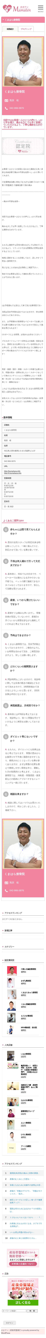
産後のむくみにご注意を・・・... (23, 1179)
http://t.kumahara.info (12, 473)
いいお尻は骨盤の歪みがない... (22, 1232)
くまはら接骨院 (14, 91)
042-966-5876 (17, 108)
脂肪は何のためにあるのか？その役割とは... (26, 1210)
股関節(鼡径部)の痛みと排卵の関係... (24, 1173)
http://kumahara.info (12, 471)
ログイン (9, 1323)
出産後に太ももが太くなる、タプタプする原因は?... (26, 1224)
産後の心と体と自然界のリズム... (23, 1238)
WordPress (5, 1333)
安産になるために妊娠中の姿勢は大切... (26, 1185)
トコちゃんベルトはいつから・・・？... (26, 1217)
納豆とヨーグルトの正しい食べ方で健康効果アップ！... (26, 1201)
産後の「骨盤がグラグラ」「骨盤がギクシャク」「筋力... (26, 1192)
